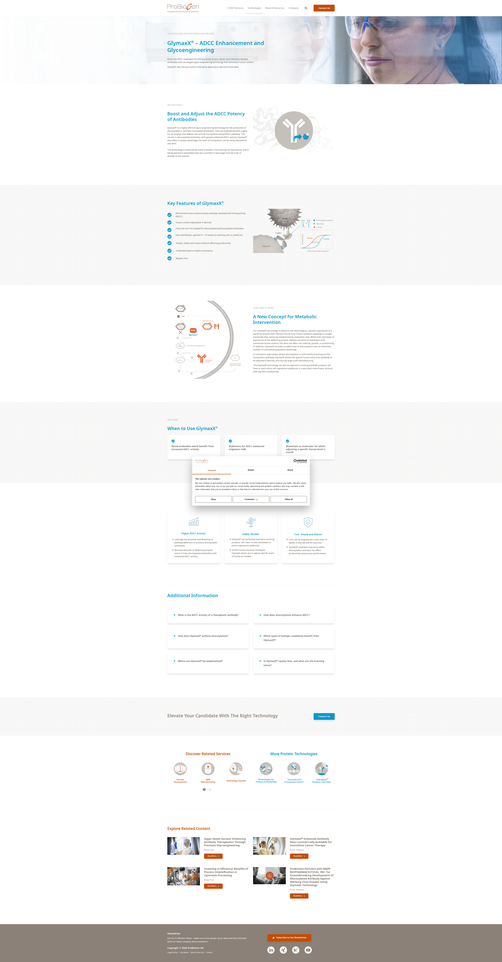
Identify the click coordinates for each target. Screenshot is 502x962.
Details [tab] (251, 470)
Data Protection (197, 952)
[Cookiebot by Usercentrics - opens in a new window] (295, 461)
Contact (209, 952)
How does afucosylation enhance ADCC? (287, 615)
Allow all (289, 499)
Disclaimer (184, 952)
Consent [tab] (212, 470)
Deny (213, 499)
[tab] (208, 789)
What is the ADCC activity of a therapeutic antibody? (208, 615)
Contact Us (324, 8)
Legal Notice (172, 952)
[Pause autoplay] (204, 789)
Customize (249, 499)
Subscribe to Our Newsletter (291, 937)
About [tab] (290, 470)
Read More (212, 856)
